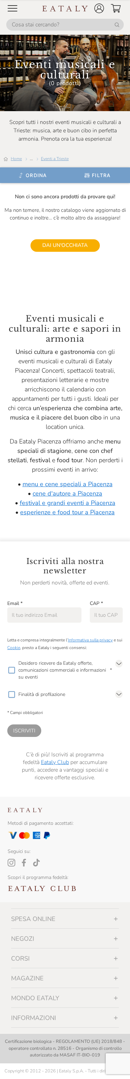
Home (16, 158)
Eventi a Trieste (55, 158)
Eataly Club (55, 762)
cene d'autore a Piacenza (67, 493)
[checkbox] (11, 670)
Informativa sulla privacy (90, 640)
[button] (99, 8)
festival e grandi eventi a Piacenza (67, 503)
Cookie (13, 647)
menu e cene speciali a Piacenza (68, 484)
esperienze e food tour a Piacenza (67, 512)
